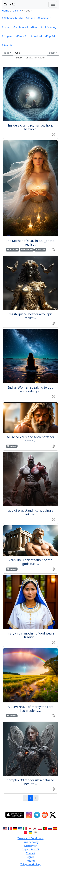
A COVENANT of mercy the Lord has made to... (30, 709)
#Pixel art (36, 36)
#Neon (34, 27)
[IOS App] (14, 815)
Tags (6, 52)
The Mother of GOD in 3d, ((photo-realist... (30, 243)
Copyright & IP (30, 849)
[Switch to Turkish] (25, 832)
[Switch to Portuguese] (45, 828)
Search (53, 52)
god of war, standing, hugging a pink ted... (30, 512)
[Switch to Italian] (25, 828)
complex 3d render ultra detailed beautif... (30, 782)
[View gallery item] (53, 134)
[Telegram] (37, 815)
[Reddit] (45, 815)
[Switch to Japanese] (30, 828)
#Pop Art (50, 36)
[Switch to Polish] (40, 828)
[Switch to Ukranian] (30, 832)
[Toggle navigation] (52, 4)
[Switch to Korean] (35, 828)
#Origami (7, 36)
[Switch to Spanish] (55, 828)
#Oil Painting (48, 27)
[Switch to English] (5, 828)
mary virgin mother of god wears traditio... (30, 635)
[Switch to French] (10, 828)
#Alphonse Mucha (12, 18)
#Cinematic (44, 18)
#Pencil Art (22, 36)
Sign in (31, 857)
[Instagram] (29, 815)
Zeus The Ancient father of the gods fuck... (30, 562)
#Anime (30, 18)
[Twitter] (52, 815)
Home (5, 10)
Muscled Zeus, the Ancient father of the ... (30, 439)
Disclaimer (30, 845)
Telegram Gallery (30, 864)
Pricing (30, 860)
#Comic (6, 27)
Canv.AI (9, 4)
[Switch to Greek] (20, 828)
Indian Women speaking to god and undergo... (30, 389)
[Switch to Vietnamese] (35, 832)
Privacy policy (30, 842)
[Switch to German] (15, 828)
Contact (30, 853)
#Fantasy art (20, 27)
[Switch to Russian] (50, 828)
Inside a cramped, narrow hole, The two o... (30, 127)
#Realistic (7, 45)
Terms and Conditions (30, 838)
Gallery (17, 10)
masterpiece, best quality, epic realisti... (30, 316)
